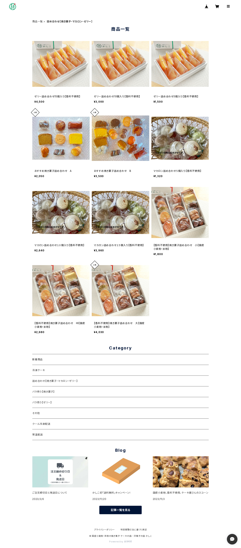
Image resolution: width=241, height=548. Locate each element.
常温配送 (37, 434)
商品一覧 (37, 21)
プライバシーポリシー (104, 529)
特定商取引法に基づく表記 (133, 529)
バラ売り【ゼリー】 (42, 402)
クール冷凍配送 (41, 423)
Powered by (116, 541)
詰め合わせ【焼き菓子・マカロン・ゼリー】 (55, 380)
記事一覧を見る (120, 510)
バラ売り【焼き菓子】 (43, 391)
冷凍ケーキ (38, 370)
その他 (36, 413)
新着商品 (37, 359)
